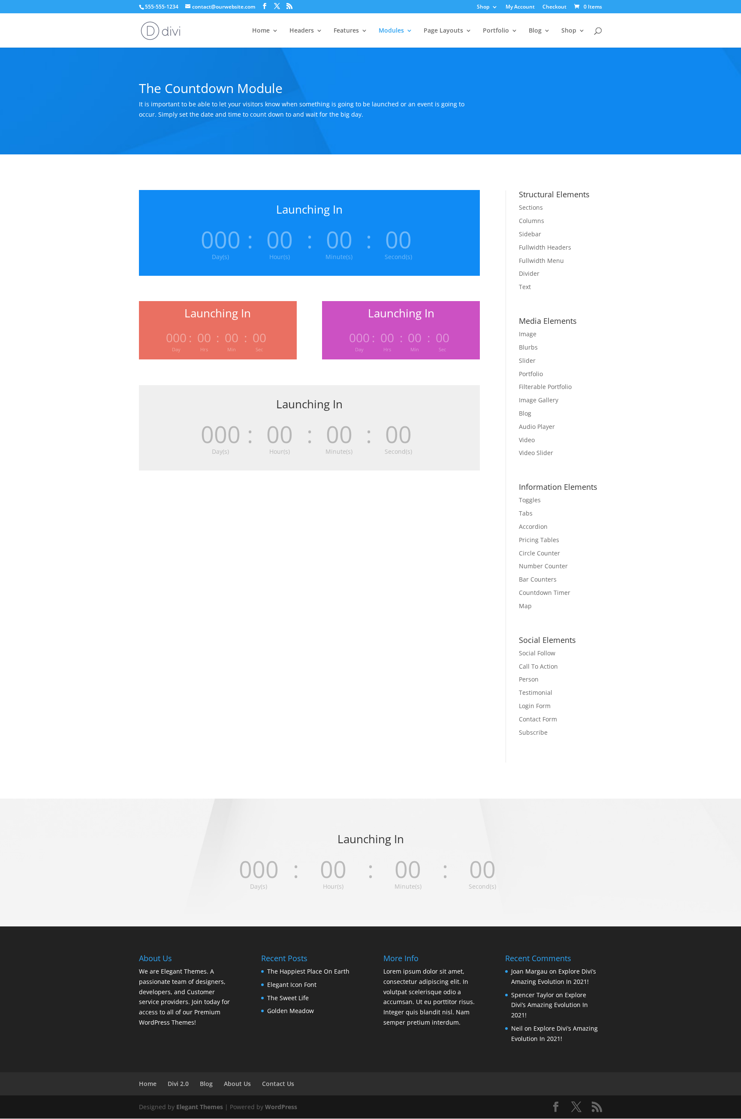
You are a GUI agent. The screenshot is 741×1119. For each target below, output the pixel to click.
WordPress (281, 1107)
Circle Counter (539, 553)
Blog (535, 30)
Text (525, 287)
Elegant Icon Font (291, 984)
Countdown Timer (544, 592)
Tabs (526, 513)
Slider (527, 360)
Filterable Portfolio (545, 387)
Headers (301, 30)
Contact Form (538, 719)
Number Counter (543, 566)
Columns (531, 221)
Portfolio (496, 30)
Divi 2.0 (178, 1084)
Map (525, 606)
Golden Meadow (290, 1011)
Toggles (530, 500)
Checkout (554, 7)
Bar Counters (538, 579)
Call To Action (538, 666)
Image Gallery (538, 400)
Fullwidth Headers (545, 247)
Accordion (533, 526)
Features (346, 30)
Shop (483, 7)
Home (261, 30)
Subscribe (533, 732)
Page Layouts (443, 30)
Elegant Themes (199, 1107)
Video (527, 440)
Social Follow (537, 653)
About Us (237, 1084)
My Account (520, 7)
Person (529, 679)
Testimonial (535, 692)
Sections (531, 207)
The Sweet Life (288, 998)
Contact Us (278, 1084)
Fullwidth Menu (541, 260)
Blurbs (528, 347)
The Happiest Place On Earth (308, 971)
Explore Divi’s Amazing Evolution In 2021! (549, 1005)
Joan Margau (529, 971)
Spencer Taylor (532, 995)
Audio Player (537, 426)
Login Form (535, 706)
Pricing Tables (539, 540)
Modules (391, 30)
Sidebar (530, 234)
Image (527, 334)
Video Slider (536, 453)
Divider (529, 273)
